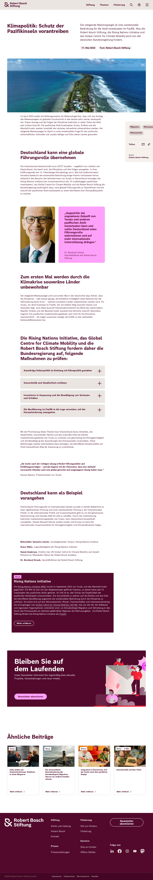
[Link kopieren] (149, 144)
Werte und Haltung (61, 826)
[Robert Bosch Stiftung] (23, 827)
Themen (104, 4)
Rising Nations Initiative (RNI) (32, 586)
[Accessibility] (139, 4)
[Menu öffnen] (147, 4)
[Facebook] (120, 851)
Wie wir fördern (88, 826)
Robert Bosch (58, 831)
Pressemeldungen (60, 852)
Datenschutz (69, 876)
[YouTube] (135, 851)
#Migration (134, 127)
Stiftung (90, 4)
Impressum (56, 876)
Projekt (62, 614)
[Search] (131, 4)
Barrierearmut (83, 876)
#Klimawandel (136, 133)
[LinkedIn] (112, 851)
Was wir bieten (88, 847)
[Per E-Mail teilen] (143, 144)
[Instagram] (127, 851)
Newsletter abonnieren (30, 696)
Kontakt (55, 836)
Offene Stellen (88, 852)
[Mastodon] (142, 851)
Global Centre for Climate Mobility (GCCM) (57, 605)
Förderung (119, 4)
